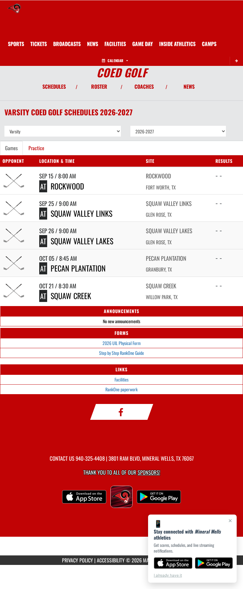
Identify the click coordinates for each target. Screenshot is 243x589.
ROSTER (99, 86)
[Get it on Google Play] (214, 563)
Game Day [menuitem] (142, 44)
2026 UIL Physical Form (122, 343)
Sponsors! (149, 472)
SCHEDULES (54, 86)
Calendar (115, 60)
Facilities (121, 379)
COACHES (144, 86)
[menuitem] (38, 43)
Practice (36, 148)
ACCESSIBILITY (111, 560)
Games (11, 148)
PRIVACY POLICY (77, 560)
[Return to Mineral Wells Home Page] (14, 8)
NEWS (189, 86)
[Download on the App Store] (173, 563)
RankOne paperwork (121, 389)
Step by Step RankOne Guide (121, 352)
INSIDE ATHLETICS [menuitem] (177, 44)
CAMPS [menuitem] (209, 44)
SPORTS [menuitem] (16, 44)
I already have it (168, 575)
